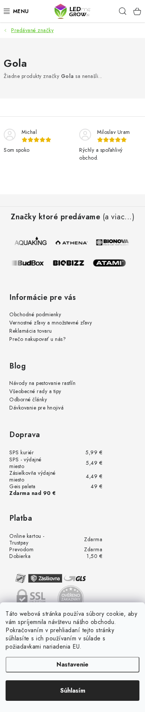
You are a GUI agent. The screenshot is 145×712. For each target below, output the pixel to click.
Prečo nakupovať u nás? (37, 339)
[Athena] (72, 242)
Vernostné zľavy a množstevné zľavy (50, 322)
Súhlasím (72, 690)
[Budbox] (30, 263)
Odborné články (28, 399)
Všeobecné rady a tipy (35, 391)
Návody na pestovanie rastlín (42, 383)
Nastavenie (72, 664)
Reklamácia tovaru (30, 330)
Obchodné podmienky (35, 314)
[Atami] (111, 263)
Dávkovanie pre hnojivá (36, 407)
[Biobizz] (71, 263)
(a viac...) (119, 217)
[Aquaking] (32, 242)
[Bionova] (113, 242)
